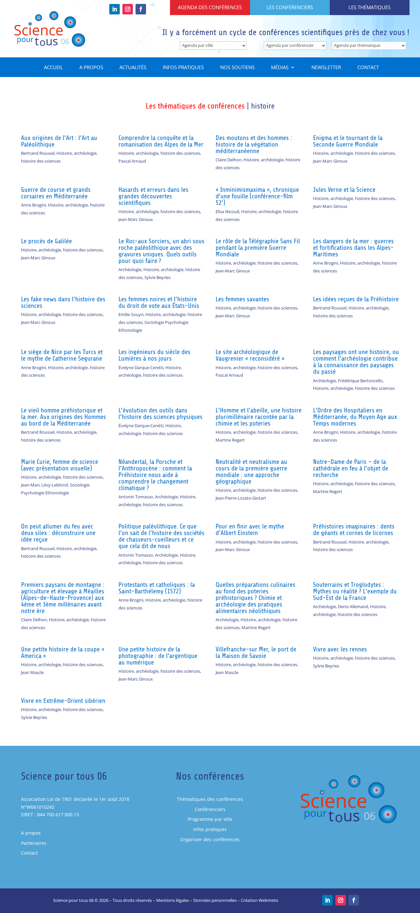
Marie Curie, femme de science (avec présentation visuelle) (59, 465)
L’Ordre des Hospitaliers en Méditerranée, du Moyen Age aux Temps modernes (355, 417)
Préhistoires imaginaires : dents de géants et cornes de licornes (353, 530)
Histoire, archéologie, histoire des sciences (159, 153)
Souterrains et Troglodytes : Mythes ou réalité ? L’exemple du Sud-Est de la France (355, 591)
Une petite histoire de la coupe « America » (62, 652)
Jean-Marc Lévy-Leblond (44, 485)
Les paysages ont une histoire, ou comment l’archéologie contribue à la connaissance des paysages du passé (356, 361)
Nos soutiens (237, 67)
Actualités (132, 67)
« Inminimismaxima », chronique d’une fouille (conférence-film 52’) (257, 196)
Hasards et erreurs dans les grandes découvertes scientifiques (153, 196)
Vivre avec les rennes (340, 649)
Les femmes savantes (242, 299)
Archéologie (129, 269)
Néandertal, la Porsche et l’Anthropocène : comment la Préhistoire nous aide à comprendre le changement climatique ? (155, 475)
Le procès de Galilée (46, 241)
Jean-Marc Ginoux (330, 161)
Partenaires (33, 843)
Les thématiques (369, 7)
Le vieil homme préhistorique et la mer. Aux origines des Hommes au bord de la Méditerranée (63, 417)
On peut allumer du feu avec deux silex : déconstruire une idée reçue (58, 533)
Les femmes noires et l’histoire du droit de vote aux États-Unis (158, 302)
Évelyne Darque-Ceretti (140, 367)
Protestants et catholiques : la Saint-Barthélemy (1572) (156, 588)
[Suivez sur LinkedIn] (114, 9)
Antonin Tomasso (135, 497)
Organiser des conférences (210, 839)
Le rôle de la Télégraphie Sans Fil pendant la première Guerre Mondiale (258, 247)
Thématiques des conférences (210, 799)
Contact (368, 67)
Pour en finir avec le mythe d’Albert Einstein (250, 530)
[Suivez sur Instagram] (127, 9)
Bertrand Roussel (37, 153)
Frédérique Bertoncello (360, 381)
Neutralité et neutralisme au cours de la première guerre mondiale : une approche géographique (251, 471)
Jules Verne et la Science (344, 189)
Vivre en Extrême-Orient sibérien (63, 701)
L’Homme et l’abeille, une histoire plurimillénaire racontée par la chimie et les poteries (259, 417)
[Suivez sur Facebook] (141, 9)
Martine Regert (230, 440)
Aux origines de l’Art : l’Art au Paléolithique (59, 141)
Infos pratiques (183, 67)
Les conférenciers (289, 7)
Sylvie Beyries (157, 277)
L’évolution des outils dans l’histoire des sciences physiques (160, 414)
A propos (91, 67)
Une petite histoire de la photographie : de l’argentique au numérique (157, 655)
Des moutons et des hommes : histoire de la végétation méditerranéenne (254, 144)
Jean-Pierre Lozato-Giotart (241, 498)
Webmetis (268, 900)
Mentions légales (172, 900)
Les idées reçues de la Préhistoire (356, 299)
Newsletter (326, 67)
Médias (279, 67)
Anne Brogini (33, 205)
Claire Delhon (229, 160)
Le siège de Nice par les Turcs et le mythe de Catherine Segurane (62, 355)
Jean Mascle (32, 672)
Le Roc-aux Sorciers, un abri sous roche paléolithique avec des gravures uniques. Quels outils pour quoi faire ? (161, 251)
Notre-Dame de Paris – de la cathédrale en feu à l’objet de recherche (350, 468)
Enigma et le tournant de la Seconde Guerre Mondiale (348, 141)
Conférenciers (210, 809)
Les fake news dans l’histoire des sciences (63, 302)
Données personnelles (215, 900)
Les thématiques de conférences (195, 106)
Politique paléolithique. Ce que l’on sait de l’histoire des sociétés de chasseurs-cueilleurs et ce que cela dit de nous (161, 536)
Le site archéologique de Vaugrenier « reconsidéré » (250, 355)
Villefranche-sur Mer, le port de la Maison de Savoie (256, 652)
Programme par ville (210, 819)
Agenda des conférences (210, 7)
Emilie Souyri (130, 314)
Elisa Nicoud (227, 211)
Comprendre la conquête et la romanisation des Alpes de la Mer (160, 141)
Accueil (53, 67)
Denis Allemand (353, 606)
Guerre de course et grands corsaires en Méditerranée (56, 193)
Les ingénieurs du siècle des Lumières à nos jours (154, 355)
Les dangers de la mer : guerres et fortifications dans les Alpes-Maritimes (353, 247)
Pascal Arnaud (132, 161)
